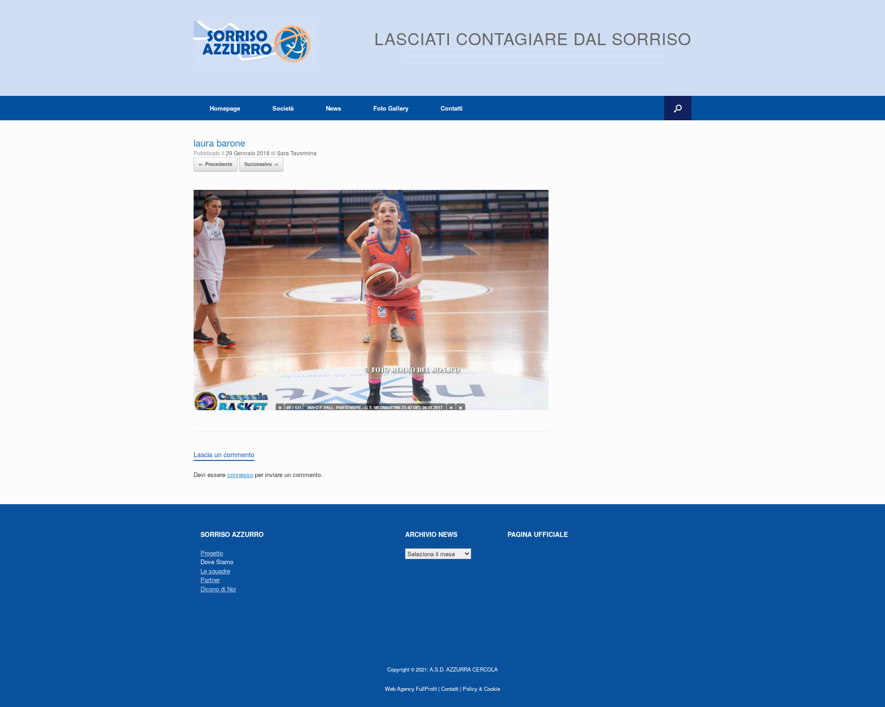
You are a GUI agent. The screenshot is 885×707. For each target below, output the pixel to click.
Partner (210, 579)
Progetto (212, 552)
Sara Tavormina (297, 153)
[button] (677, 108)
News (333, 108)
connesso (240, 474)
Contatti (452, 108)
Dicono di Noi (218, 588)
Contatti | (451, 688)
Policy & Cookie (481, 688)
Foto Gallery (390, 108)
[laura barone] (371, 407)
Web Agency (399, 688)
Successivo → (261, 163)
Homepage (225, 108)
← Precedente (215, 163)
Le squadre (215, 570)
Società (283, 108)
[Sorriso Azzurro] (256, 44)
